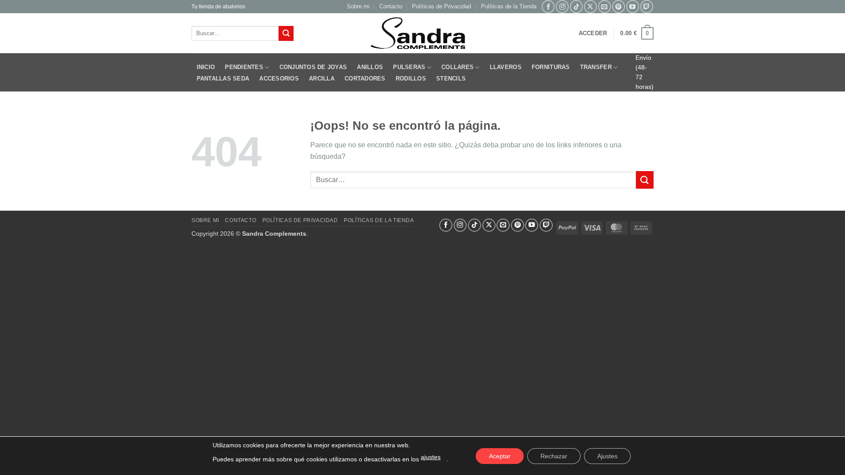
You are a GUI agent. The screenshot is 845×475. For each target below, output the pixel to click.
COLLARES (457, 67)
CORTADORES (365, 78)
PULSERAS (409, 67)
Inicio (206, 67)
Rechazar (553, 456)
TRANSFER (596, 67)
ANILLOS (370, 67)
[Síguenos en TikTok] (576, 6)
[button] (593, 33)
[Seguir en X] (590, 6)
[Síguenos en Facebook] (548, 6)
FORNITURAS (551, 67)
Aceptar (500, 456)
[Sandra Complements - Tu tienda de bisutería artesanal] (423, 33)
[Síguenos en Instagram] (562, 6)
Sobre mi (358, 6)
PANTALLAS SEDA (223, 78)
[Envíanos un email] (604, 6)
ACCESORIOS (279, 78)
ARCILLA (321, 78)
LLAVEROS (506, 67)
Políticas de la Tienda (508, 6)
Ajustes (607, 456)
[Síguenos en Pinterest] (618, 6)
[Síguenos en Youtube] (632, 6)
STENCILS (451, 78)
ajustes (431, 456)
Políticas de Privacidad (441, 6)
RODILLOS (411, 78)
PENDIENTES (244, 67)
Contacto (390, 6)
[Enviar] (286, 33)
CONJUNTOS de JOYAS (313, 67)
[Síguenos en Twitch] (646, 6)
